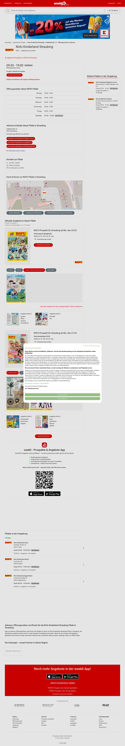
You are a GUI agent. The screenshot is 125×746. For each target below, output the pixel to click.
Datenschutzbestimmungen (91, 346)
